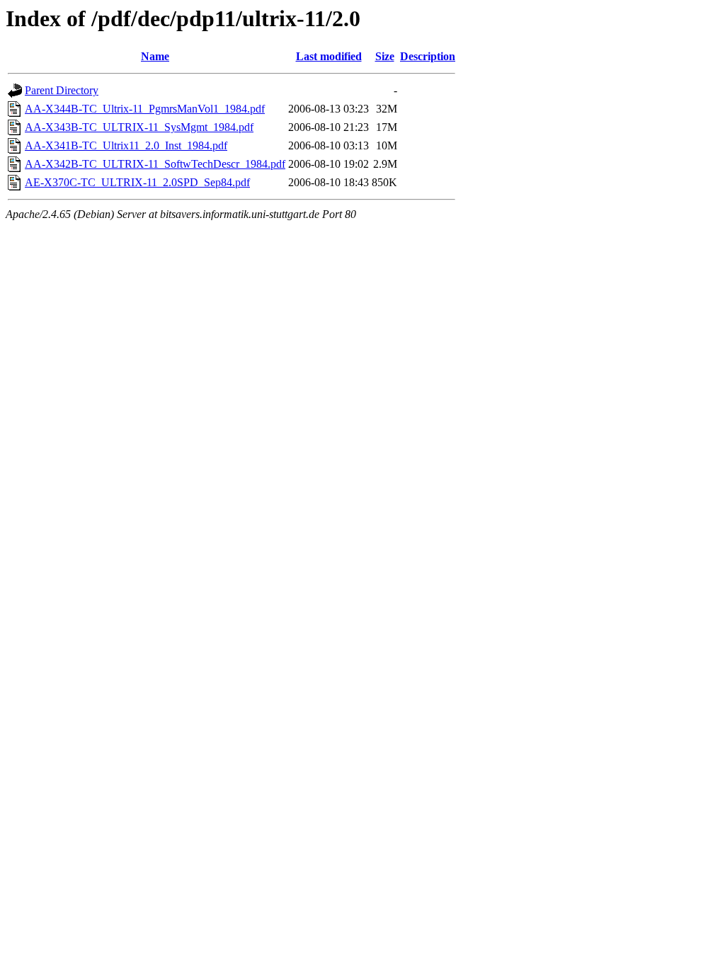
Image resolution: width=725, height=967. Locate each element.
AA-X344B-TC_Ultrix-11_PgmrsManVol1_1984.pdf (145, 109)
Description (427, 56)
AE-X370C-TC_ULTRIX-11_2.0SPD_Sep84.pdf (137, 182)
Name (155, 56)
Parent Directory (61, 90)
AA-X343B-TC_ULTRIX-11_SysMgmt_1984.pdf (139, 127)
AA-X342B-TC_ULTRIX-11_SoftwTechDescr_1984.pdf (155, 164)
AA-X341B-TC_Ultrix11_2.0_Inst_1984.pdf (126, 145)
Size (384, 56)
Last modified (329, 56)
